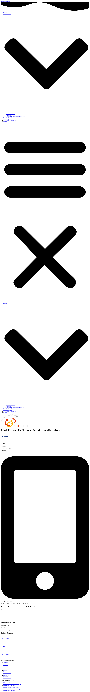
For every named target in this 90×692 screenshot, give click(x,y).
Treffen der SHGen (5, 638)
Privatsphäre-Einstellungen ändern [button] (11, 682)
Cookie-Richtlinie (7, 673)
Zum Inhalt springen (5, 1)
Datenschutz (6, 670)
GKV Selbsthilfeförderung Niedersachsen (15, 116)
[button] (45, 212)
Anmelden (5, 662)
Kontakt (5, 121)
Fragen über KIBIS (10, 114)
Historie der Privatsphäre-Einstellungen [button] (12, 684)
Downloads (8, 115)
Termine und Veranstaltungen (9, 120)
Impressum (5, 671)
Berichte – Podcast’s (7, 117)
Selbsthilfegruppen (7, 119)
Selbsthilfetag (4, 646)
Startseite (5, 12)
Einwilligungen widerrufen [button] (9, 685)
